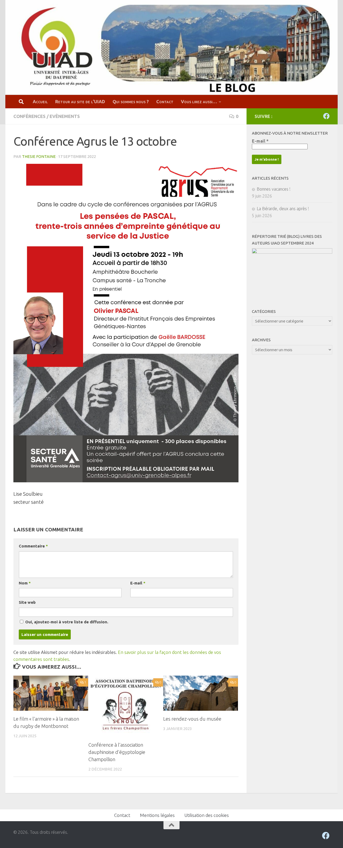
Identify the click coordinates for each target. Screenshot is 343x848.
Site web (27, 602)
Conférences (29, 116)
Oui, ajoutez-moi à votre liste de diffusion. (66, 622)
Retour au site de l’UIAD (80, 101)
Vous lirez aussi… (199, 101)
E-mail (137, 583)
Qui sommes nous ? (131, 101)
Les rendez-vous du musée (192, 718)
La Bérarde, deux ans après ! (283, 208)
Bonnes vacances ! (273, 189)
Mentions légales (157, 815)
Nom (25, 583)
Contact (164, 101)
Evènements (65, 116)
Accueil (40, 101)
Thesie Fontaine (39, 156)
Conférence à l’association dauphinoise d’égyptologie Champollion (116, 752)
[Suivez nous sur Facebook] (326, 116)
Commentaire (33, 546)
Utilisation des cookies (206, 815)
